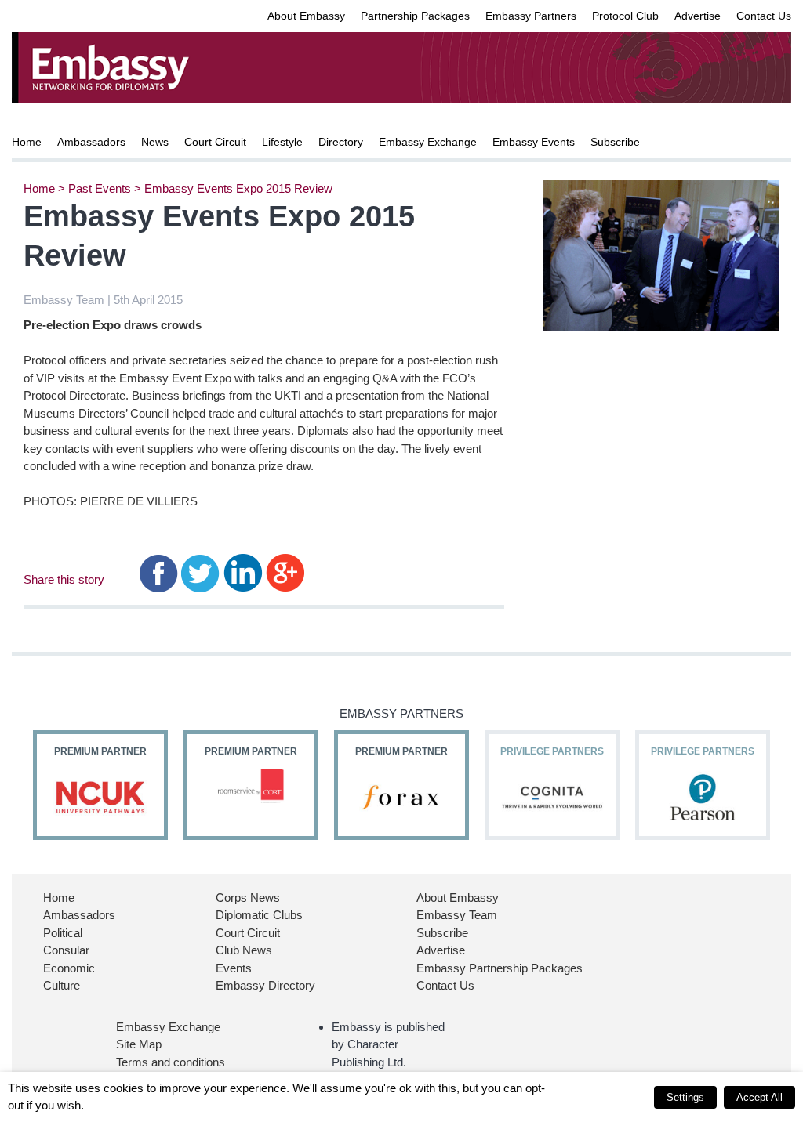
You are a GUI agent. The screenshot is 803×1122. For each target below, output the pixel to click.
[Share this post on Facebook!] (159, 572)
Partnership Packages (415, 15)
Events (234, 968)
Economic (69, 968)
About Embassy (306, 15)
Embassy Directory (265, 985)
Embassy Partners (530, 15)
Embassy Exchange (428, 142)
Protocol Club (625, 15)
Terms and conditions (170, 1062)
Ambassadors (91, 142)
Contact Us (763, 15)
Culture (61, 985)
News (155, 142)
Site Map (139, 1044)
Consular (66, 950)
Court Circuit (215, 142)
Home (27, 142)
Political (62, 932)
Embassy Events (533, 142)
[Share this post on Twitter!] (200, 572)
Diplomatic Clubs (259, 914)
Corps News (248, 897)
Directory (340, 142)
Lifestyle (282, 142)
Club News (244, 950)
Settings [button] (685, 1097)
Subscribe (615, 142)
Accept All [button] (759, 1097)
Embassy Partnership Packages (499, 968)
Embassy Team (456, 914)
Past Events (99, 188)
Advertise (697, 15)
